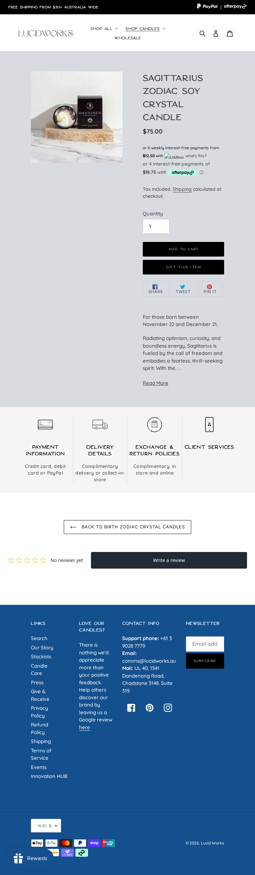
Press (37, 682)
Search (39, 638)
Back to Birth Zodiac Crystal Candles (132, 526)
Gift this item (183, 267)
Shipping (182, 189)
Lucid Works (212, 842)
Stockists (41, 656)
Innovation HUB (49, 776)
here (84, 727)
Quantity (153, 213)
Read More (155, 383)
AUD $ (44, 825)
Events (38, 767)
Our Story (42, 647)
